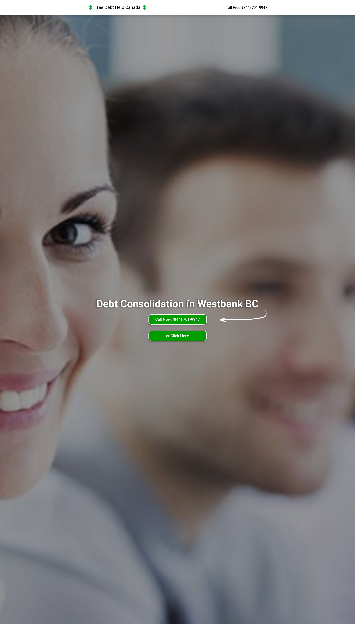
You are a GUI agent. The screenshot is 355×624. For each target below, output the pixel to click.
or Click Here (177, 336)
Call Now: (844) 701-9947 (177, 319)
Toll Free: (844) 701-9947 (246, 7)
